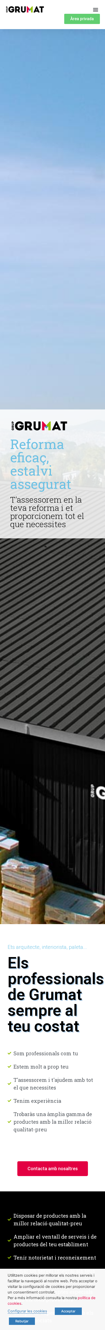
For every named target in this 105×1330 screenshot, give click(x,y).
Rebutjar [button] (22, 1321)
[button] (95, 9)
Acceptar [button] (68, 1311)
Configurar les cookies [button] (27, 1311)
